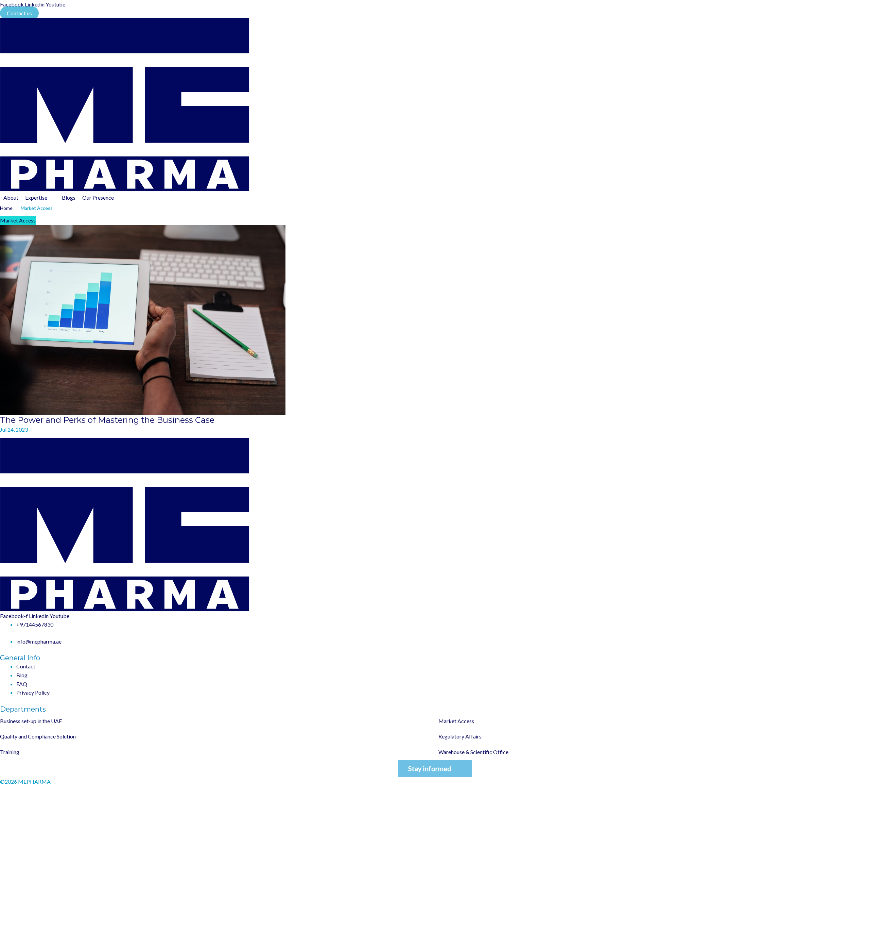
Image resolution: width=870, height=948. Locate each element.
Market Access (18, 220)
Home (6, 208)
